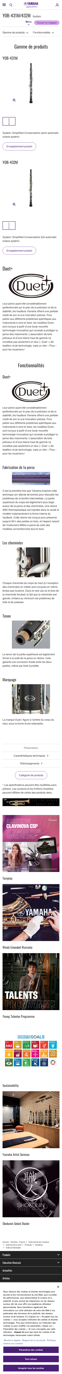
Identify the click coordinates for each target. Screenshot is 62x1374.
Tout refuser (31, 1358)
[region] (31, 1328)
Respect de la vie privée (33, 1340)
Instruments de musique (38, 1241)
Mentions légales (12, 1340)
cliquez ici (19, 1331)
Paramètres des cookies (31, 1349)
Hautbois (39, 1244)
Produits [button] (6, 1255)
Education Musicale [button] (12, 1263)
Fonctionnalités (41, 32)
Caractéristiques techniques (29, 755)
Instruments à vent (13, 1244)
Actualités (7, 1270)
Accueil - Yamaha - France (14, 1241)
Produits (28, 1244)
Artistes (6, 1278)
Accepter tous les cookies (31, 1368)
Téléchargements (29, 763)
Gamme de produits (14, 32)
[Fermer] (58, 1286)
